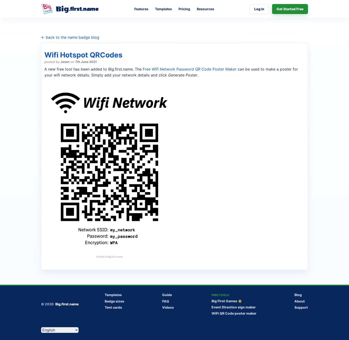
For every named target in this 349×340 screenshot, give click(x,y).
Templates (163, 9)
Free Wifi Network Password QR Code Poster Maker (189, 69)
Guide (167, 295)
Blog (298, 295)
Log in (259, 9)
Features (141, 9)
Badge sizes (114, 301)
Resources (205, 9)
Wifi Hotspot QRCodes (83, 55)
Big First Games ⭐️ (227, 301)
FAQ (165, 301)
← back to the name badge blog (70, 37)
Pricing (184, 9)
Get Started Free (290, 9)
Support (301, 307)
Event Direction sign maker (234, 307)
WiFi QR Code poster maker (234, 313)
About (299, 301)
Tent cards (113, 307)
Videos (168, 307)
